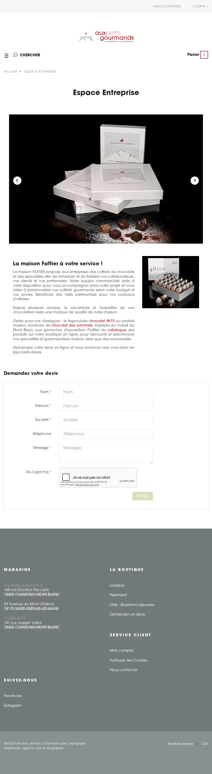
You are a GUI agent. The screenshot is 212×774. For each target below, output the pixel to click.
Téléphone (42, 434)
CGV (204, 744)
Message (41, 448)
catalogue (117, 330)
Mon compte (121, 651)
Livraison (117, 586)
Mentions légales (180, 744)
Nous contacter (123, 670)
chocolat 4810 (102, 321)
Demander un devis (127, 615)
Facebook (13, 696)
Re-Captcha (37, 472)
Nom (44, 392)
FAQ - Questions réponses (132, 605)
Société (42, 420)
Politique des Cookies (128, 661)
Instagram (12, 706)
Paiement (118, 595)
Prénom (42, 406)
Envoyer (143, 496)
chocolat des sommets (72, 326)
